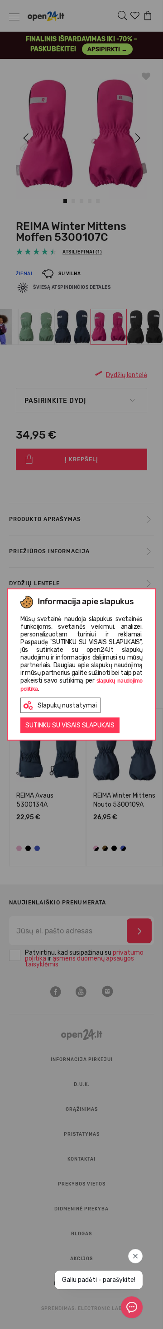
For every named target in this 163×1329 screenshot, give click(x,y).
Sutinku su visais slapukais (70, 725)
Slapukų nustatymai (67, 705)
